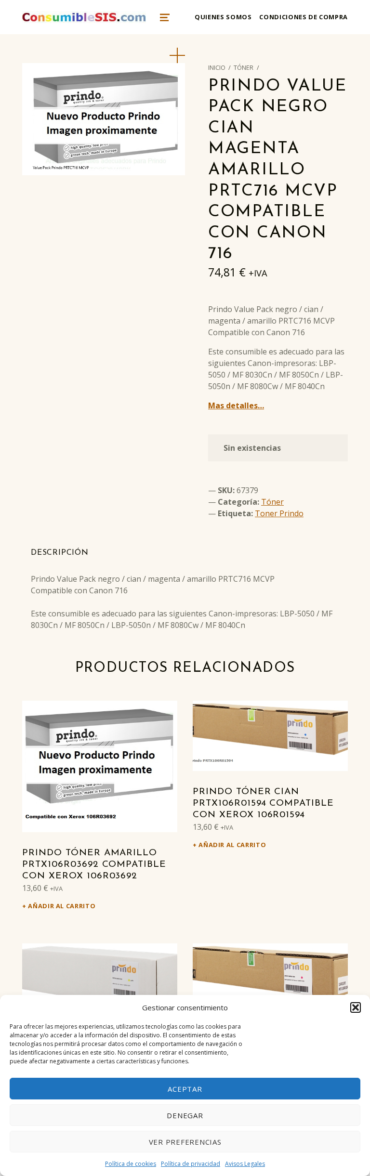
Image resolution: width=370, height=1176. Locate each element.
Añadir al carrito (61, 906)
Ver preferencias (185, 1142)
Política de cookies (130, 1164)
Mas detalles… (236, 405)
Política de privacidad (190, 1164)
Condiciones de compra (303, 17)
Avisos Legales (245, 1164)
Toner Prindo (279, 513)
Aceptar (185, 1089)
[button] (355, 1007)
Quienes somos (223, 17)
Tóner (243, 67)
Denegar (185, 1115)
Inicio (216, 67)
